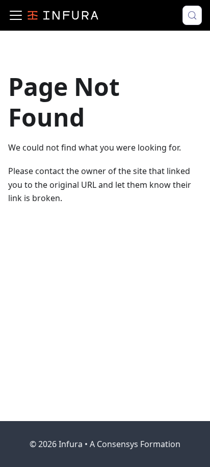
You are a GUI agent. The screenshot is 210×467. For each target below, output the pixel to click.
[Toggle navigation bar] (15, 15)
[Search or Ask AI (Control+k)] (192, 15)
